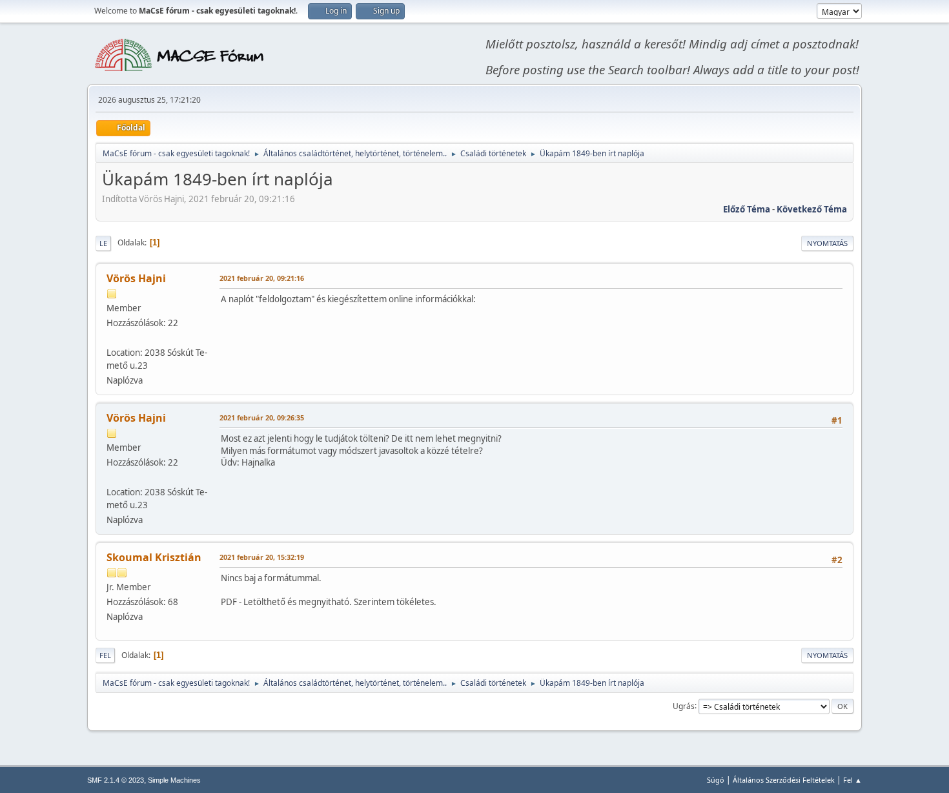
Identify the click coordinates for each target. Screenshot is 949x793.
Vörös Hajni (136, 278)
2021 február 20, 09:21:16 (261, 278)
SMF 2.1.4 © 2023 (115, 780)
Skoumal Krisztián (154, 557)
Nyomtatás (827, 243)
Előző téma (746, 209)
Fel (105, 655)
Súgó (715, 780)
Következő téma (812, 209)
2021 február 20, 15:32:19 (261, 557)
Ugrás (684, 705)
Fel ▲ (852, 780)
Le (103, 243)
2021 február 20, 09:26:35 (261, 417)
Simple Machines (174, 780)
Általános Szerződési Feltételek (784, 780)
